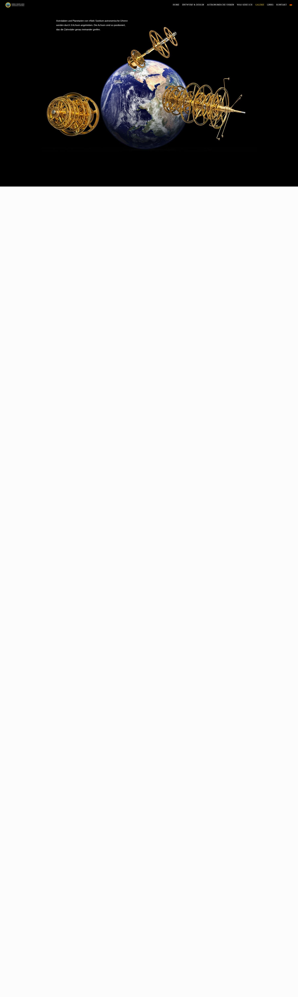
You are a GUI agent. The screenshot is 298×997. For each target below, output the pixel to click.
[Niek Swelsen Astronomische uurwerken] (15, 4)
